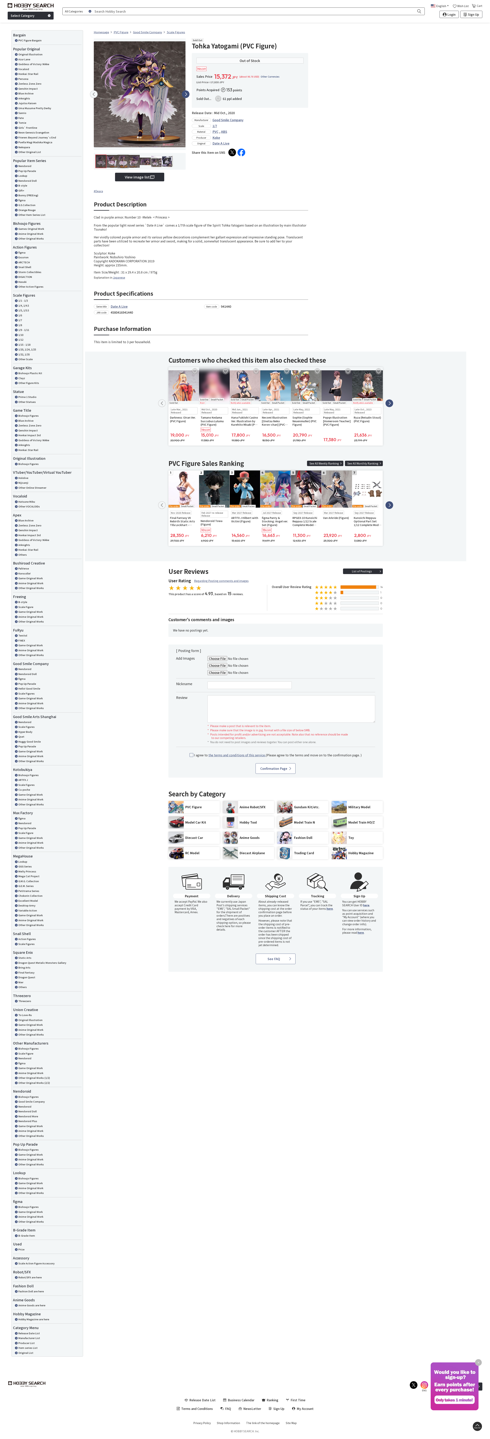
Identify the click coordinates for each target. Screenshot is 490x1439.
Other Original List (29, 152)
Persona (23, 79)
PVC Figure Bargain (30, 40)
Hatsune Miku (26, 501)
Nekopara (24, 147)
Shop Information (228, 1423)
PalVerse (23, 568)
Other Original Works (31, 238)
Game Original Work (30, 578)
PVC (215, 131)
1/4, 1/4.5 (23, 305)
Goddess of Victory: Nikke (33, 64)
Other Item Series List (31, 215)
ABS (224, 131)
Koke (216, 137)
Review (181, 697)
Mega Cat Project (28, 876)
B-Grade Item (26, 1235)
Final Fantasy (26, 972)
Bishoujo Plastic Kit (30, 373)
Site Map (291, 1423)
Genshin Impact (28, 88)
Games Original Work (31, 229)
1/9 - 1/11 (23, 330)
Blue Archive (25, 93)
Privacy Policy (202, 1423)
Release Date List (29, 1333)
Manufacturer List (29, 1338)
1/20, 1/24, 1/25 (27, 349)
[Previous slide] (94, 94)
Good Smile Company (31, 1101)
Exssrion (23, 257)
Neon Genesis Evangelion (33, 132)
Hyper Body (25, 732)
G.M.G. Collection (28, 881)
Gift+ (21, 190)
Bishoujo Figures (28, 415)
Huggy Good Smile (29, 741)
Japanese (119, 277)
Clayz (21, 378)
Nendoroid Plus (27, 1121)
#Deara (98, 191)
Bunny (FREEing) (28, 195)
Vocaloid (23, 69)
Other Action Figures (30, 286)
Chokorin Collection (30, 895)
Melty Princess (27, 871)
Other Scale (25, 359)
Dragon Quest (26, 977)
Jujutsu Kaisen (27, 103)
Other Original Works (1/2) (34, 1078)
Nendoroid (24, 166)
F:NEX (21, 640)
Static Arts (24, 958)
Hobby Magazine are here (33, 1319)
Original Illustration (30, 54)
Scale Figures (26, 693)
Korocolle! (24, 573)
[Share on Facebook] (241, 152)
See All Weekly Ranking (324, 463)
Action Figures (27, 939)
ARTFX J (23, 780)
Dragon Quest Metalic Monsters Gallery (42, 963)
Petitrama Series (28, 891)
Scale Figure (25, 607)
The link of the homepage (263, 1423)
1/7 (20, 320)
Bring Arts (24, 967)
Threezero (24, 1001)
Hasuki (22, 282)
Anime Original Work (30, 234)
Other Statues (27, 402)
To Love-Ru (25, 1015)
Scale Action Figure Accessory (36, 1263)
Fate (21, 118)
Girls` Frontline (27, 127)
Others (22, 554)
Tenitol (22, 635)
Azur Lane (24, 59)
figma (21, 200)
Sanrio (22, 113)
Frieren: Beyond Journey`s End (37, 137)
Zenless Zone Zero (29, 83)
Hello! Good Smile (29, 688)
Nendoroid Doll (27, 180)
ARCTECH (24, 262)
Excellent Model (28, 900)
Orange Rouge (27, 210)
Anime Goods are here (31, 1305)
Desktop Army (26, 905)
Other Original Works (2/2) (34, 1083)
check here (223, 926)
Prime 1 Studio (27, 397)
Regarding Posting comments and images (221, 581)
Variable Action (27, 910)
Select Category (22, 15)
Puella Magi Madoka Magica (35, 142)
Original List (25, 1353)
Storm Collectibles (29, 272)
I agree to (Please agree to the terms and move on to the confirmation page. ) (278, 755)
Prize (21, 1249)
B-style (22, 185)
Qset (21, 736)
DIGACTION (25, 277)
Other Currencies (270, 76)
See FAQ (274, 958)
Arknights (24, 98)
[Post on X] (232, 152)
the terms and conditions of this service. (237, 755)
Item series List (28, 1348)
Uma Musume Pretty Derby (34, 108)
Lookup (22, 176)
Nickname (184, 683)
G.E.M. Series (26, 886)
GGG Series (25, 866)
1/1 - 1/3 (23, 300)
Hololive (23, 478)
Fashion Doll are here (31, 1291)
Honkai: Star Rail (28, 74)
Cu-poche (24, 789)
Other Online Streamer (32, 487)
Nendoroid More (28, 1116)
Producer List (26, 1343)
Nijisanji (23, 482)
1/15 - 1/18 (24, 344)
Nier (20, 982)
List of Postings (362, 571)
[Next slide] (185, 94)
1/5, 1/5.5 (23, 310)
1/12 (20, 339)
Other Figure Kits (28, 383)
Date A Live (220, 143)
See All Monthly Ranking (362, 463)
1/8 (20, 325)
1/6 (20, 315)
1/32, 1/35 (24, 354)
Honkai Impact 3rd (29, 435)
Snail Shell (24, 267)
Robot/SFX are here (30, 1277)
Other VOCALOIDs (29, 506)
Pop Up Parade (27, 171)
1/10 (20, 335)
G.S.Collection (26, 205)
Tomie (22, 122)
